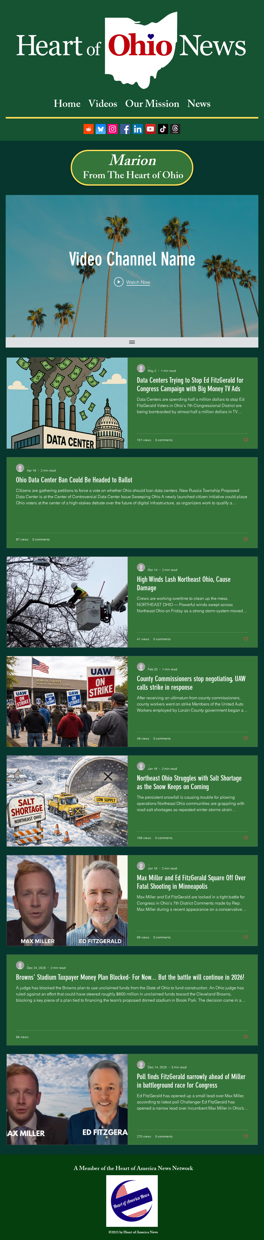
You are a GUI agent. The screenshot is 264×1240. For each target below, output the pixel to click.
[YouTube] (150, 129)
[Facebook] (125, 129)
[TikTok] (163, 129)
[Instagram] (113, 129)
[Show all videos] (132, 342)
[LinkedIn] (138, 129)
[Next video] (248, 266)
